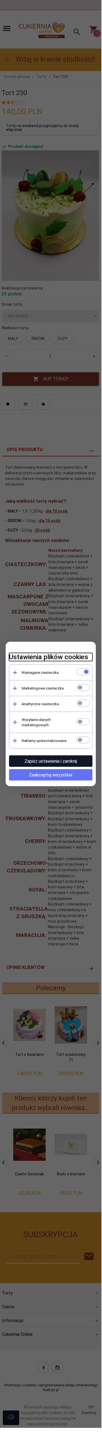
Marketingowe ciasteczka (43, 688)
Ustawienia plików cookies (48, 657)
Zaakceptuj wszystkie (50, 775)
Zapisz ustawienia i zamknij (51, 761)
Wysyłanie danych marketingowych (36, 722)
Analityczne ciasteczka (40, 704)
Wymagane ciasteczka (40, 672)
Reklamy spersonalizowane (44, 741)
